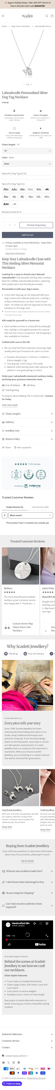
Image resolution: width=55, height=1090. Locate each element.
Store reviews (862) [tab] (40, 507)
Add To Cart (27, 235)
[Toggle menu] (3, 15)
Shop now (7, 827)
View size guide (10, 405)
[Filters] (4, 515)
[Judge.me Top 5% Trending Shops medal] (40, 475)
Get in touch (27, 861)
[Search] (46, 15)
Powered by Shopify (36, 1078)
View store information (15, 253)
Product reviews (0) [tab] (14, 507)
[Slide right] (31, 85)
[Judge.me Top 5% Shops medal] (27, 475)
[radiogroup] (27, 197)
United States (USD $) (16, 1055)
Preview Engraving (36, 225)
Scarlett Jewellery (17, 1078)
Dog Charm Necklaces (21, 26)
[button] (27, 173)
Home (4, 26)
